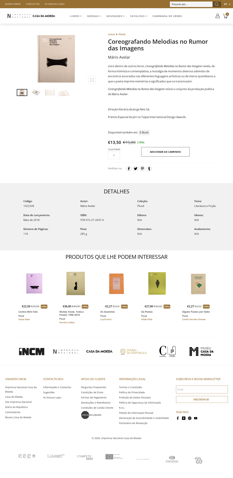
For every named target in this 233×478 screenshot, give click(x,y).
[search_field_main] (217, 4)
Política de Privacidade (132, 392)
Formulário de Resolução (133, 423)
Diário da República (16, 407)
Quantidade (114, 149)
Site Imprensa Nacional (18, 402)
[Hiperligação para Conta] (216, 15)
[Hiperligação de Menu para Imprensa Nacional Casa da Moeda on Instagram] (189, 418)
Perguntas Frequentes (93, 387)
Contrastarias (12, 412)
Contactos (33, 4)
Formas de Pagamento (93, 397)
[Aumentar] (91, 79)
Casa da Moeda (14, 396)
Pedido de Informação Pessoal (136, 412)
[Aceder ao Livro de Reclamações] (91, 414)
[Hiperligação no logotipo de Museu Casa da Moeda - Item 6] (201, 351)
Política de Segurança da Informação (140, 402)
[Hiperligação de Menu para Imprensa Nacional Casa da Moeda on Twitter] (183, 418)
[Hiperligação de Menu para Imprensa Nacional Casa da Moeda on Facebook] (177, 418)
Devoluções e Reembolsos (96, 402)
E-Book (144, 132)
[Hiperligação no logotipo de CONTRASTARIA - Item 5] (167, 351)
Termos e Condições (130, 387)
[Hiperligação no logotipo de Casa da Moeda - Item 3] (99, 351)
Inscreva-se (201, 399)
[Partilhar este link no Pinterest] (142, 168)
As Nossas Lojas (52, 397)
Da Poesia (146, 311)
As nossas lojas (55, 4)
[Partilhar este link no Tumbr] (149, 168)
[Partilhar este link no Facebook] (128, 168)
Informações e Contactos (57, 387)
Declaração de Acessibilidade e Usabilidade (144, 418)
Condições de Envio (92, 392)
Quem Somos (13, 4)
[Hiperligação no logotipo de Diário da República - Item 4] (133, 351)
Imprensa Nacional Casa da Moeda (121, 438)
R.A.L (122, 407)
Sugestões (49, 392)
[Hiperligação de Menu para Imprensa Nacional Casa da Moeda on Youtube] (195, 418)
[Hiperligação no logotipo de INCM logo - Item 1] (31, 351)
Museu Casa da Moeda (18, 417)
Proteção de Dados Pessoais (135, 397)
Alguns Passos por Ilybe (196, 311)
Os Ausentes (107, 311)
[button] (92, 59)
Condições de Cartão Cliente (97, 407)
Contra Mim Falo (28, 311)
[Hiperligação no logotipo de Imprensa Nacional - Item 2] (65, 351)
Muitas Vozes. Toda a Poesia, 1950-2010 (71, 313)
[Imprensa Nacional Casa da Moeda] (31, 16)
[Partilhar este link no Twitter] (135, 168)
